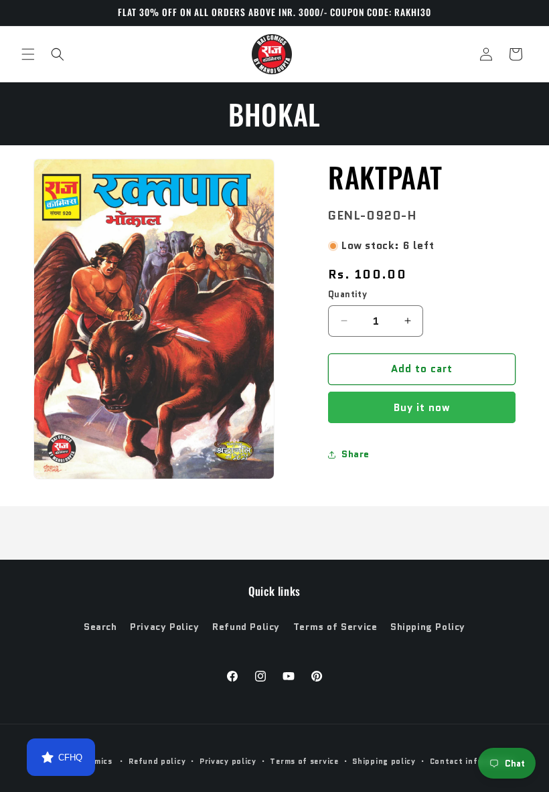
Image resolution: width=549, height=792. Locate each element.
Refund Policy (246, 626)
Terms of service (304, 761)
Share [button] (355, 454)
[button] (28, 54)
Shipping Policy (427, 626)
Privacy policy (228, 761)
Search (100, 626)
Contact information (472, 761)
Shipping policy (384, 761)
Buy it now (422, 407)
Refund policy (157, 761)
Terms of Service (335, 626)
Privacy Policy (164, 626)
